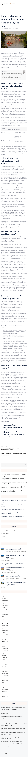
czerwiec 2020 (5, 684)
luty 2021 (4, 666)
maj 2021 (4, 659)
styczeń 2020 (5, 696)
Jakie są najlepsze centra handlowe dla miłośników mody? (13, 73)
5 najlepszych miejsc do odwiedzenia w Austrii (10, 745)
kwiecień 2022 (5, 634)
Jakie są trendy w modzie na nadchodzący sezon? (11, 77)
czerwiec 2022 (5, 630)
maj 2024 (4, 618)
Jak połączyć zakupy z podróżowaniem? (9, 76)
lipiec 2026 (4, 598)
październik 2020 (5, 675)
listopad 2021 (5, 646)
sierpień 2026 (5, 596)
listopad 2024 (5, 612)
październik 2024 (5, 614)
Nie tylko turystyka (5, 533)
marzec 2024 (4, 621)
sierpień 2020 (5, 680)
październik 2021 (5, 648)
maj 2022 (4, 632)
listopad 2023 (5, 625)
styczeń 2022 (5, 641)
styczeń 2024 (5, 623)
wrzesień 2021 (5, 650)
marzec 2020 (4, 691)
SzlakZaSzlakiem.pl (13, 753)
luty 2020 (4, 694)
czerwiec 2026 (5, 600)
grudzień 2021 (5, 643)
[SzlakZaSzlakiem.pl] (9, 4)
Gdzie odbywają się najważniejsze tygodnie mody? (12, 74)
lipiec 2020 (4, 682)
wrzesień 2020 (5, 678)
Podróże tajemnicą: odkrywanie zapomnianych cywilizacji (13, 516)
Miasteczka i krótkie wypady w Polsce (9, 530)
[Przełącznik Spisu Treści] (23, 71)
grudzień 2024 (5, 609)
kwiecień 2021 (5, 662)
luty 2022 (4, 639)
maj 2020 (4, 687)
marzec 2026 (4, 607)
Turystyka (3, 13)
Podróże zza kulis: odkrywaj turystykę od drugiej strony (12, 509)
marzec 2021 (4, 664)
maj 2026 (4, 603)
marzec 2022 (4, 637)
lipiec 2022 (4, 628)
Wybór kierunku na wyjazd (6, 539)
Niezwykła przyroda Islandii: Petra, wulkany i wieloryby (12, 720)
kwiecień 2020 (5, 689)
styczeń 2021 (5, 669)
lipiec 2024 (4, 616)
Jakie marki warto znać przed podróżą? (9, 78)
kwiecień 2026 (5, 605)
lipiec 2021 (4, 655)
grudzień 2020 (5, 671)
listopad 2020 (5, 673)
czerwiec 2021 (5, 657)
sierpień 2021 (5, 653)
